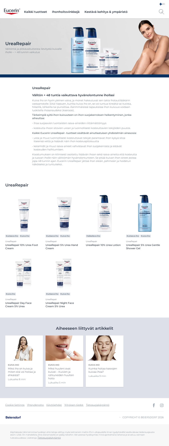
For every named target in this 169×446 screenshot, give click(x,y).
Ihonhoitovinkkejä (66, 12)
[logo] (12, 12)
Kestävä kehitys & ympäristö (106, 12)
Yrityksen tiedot (73, 404)
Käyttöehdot (54, 404)
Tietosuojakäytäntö (97, 404)
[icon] (154, 405)
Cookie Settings (14, 404)
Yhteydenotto (35, 404)
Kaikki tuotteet (35, 12)
